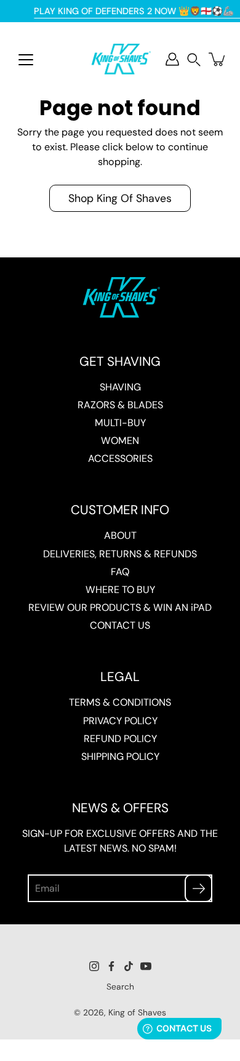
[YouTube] (145, 966)
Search (120, 986)
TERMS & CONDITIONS (120, 702)
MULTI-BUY (120, 422)
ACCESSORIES (120, 458)
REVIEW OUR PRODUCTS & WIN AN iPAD (120, 607)
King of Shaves (137, 1012)
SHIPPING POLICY (120, 756)
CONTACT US (120, 625)
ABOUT (120, 535)
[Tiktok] (128, 966)
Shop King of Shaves (120, 198)
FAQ (120, 571)
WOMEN (120, 440)
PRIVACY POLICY (120, 720)
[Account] (172, 59)
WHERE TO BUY (120, 589)
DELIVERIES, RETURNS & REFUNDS (120, 553)
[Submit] (198, 888)
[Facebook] (111, 966)
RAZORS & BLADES (120, 404)
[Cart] (218, 59)
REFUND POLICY (120, 738)
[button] (194, 59)
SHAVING (120, 387)
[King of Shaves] (120, 59)
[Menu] (25, 60)
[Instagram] (94, 966)
